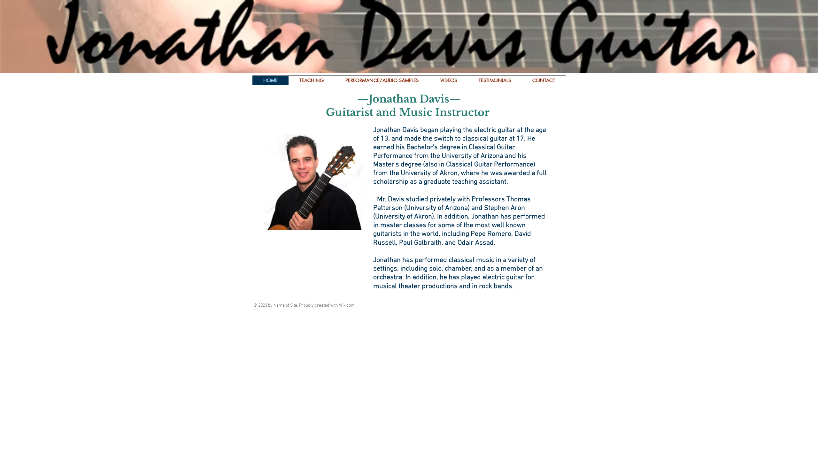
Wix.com (347, 305)
